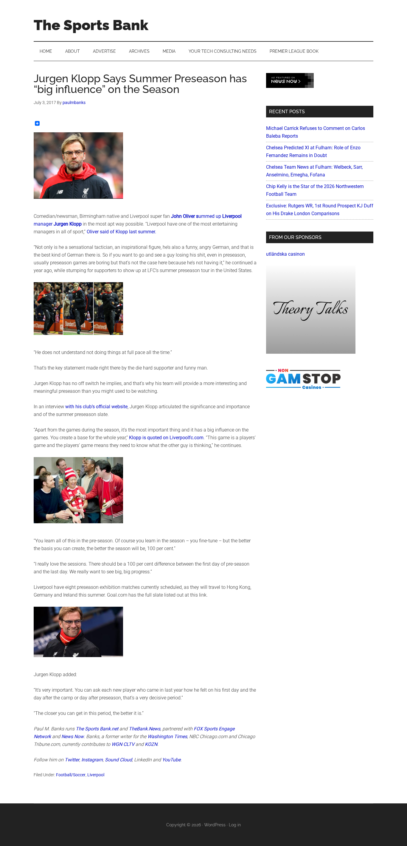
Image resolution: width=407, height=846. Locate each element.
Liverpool (95, 774)
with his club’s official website (96, 406)
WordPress (215, 824)
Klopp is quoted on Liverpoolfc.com (166, 437)
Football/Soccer (71, 774)
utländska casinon (285, 254)
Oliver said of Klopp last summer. (122, 232)
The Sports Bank (91, 25)
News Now (72, 736)
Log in (235, 824)
